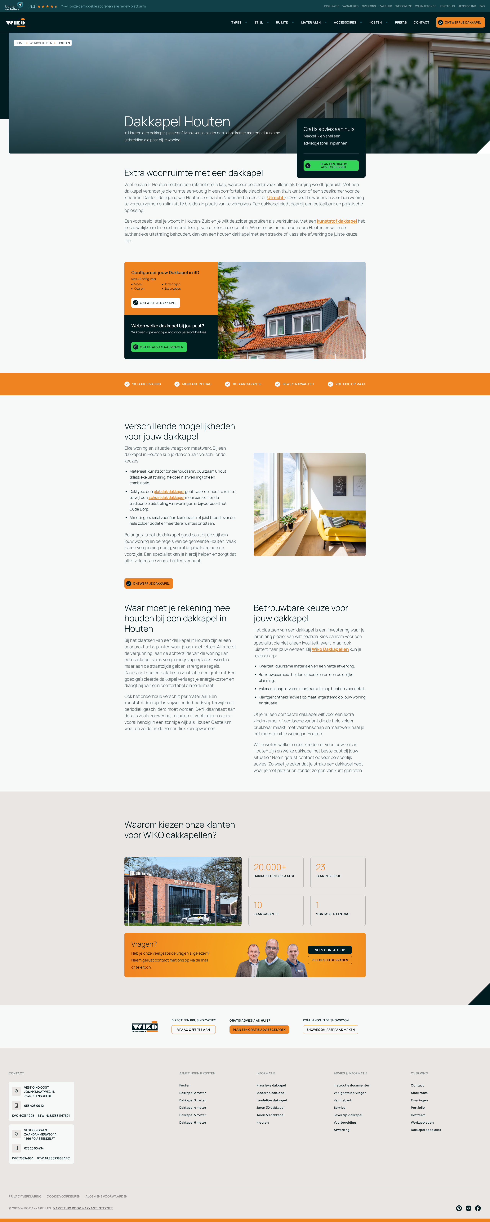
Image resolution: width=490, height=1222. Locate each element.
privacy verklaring (25, 1196)
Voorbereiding (345, 1122)
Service (340, 1107)
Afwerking (342, 1129)
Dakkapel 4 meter (192, 1107)
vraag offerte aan (193, 1029)
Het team (418, 1115)
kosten (375, 22)
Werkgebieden (422, 1122)
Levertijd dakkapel (348, 1115)
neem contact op (330, 950)
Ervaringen (419, 1100)
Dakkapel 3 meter (192, 1100)
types (236, 22)
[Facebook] (477, 1208)
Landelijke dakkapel (271, 1100)
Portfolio (418, 1107)
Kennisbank (343, 1100)
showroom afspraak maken (331, 1029)
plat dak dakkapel (169, 491)
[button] (239, 22)
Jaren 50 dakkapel (270, 1115)
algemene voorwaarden (106, 1196)
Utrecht (276, 197)
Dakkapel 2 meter (192, 1092)
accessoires (345, 22)
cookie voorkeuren (63, 1196)
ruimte (282, 22)
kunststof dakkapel (337, 221)
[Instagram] (468, 1208)
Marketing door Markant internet (83, 1208)
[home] (15, 22)
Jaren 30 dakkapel (270, 1107)
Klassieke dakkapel (271, 1085)
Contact (417, 1085)
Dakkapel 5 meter (192, 1115)
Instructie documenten (352, 1085)
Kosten (184, 1085)
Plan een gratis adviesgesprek (259, 1029)
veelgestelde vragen (330, 960)
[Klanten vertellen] (14, 6)
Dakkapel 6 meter (192, 1122)
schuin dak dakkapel (166, 497)
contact (421, 22)
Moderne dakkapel (270, 1092)
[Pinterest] (459, 1208)
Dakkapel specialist (426, 1129)
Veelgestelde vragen (350, 1092)
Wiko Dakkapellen (330, 649)
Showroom (419, 1092)
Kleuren (262, 1122)
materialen (311, 22)
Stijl (259, 22)
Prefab (401, 22)
